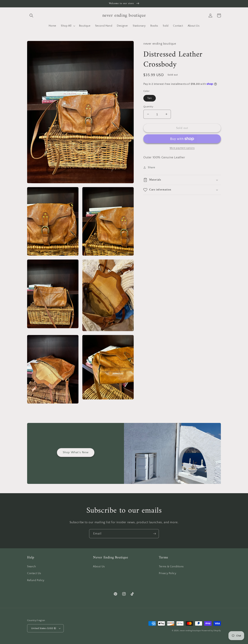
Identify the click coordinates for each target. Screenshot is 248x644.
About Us (99, 566)
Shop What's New (76, 452)
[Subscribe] (154, 533)
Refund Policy (35, 580)
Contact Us (34, 573)
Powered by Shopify (211, 631)
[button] (31, 15)
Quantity (148, 106)
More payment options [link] (182, 148)
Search (31, 566)
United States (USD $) (43, 628)
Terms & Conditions (171, 566)
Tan (149, 98)
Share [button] (151, 167)
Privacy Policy (167, 573)
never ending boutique (190, 631)
